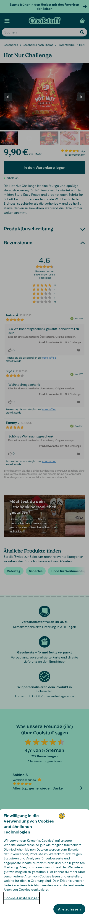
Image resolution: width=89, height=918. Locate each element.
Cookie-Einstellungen (21, 898)
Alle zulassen (69, 909)
